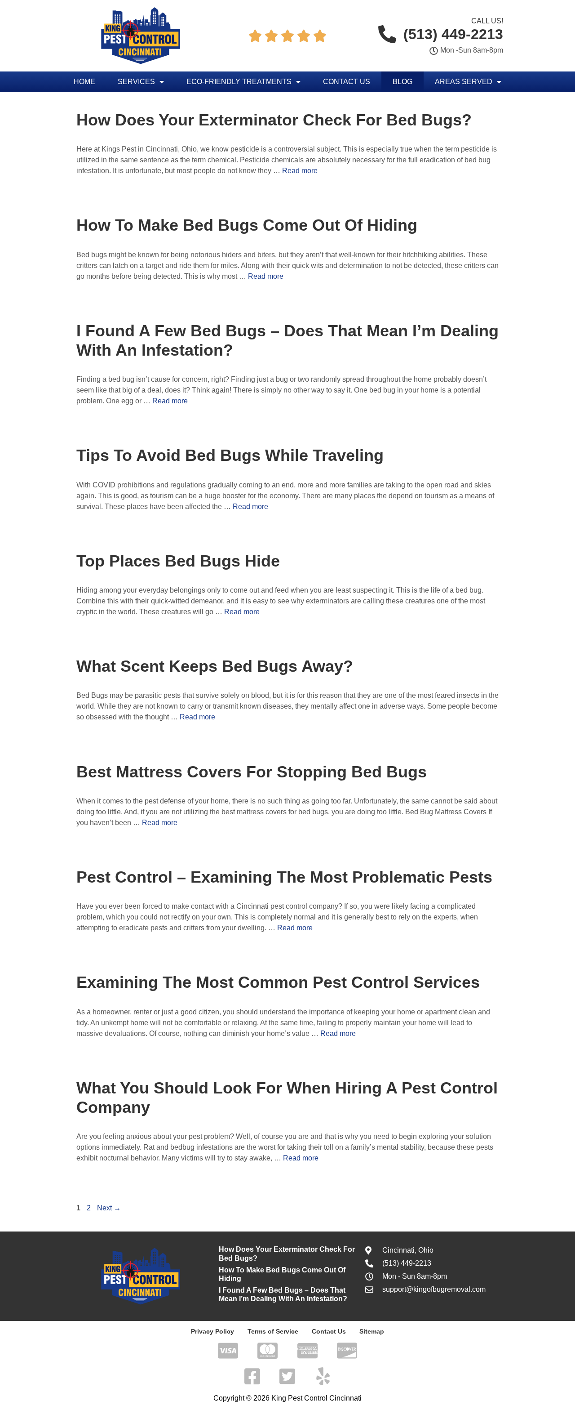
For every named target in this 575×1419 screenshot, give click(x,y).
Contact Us (346, 81)
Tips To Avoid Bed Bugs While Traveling (230, 455)
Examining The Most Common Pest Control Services (278, 982)
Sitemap (371, 1331)
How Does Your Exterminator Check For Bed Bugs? (274, 120)
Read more (300, 170)
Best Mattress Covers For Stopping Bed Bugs (251, 772)
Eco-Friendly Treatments (239, 81)
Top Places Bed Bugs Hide (178, 561)
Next (109, 1208)
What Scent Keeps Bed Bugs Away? (214, 666)
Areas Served (463, 81)
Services (136, 81)
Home (84, 81)
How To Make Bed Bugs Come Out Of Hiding (246, 225)
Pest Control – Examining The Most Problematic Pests (284, 877)
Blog (402, 81)
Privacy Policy (212, 1331)
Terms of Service (273, 1331)
